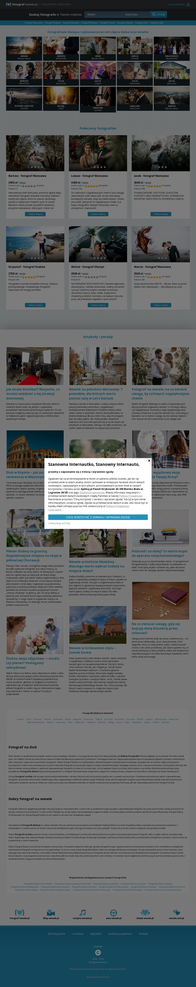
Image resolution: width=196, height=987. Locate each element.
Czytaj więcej (55, 509)
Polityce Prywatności (130, 496)
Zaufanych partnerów (92, 492)
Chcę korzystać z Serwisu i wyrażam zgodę (98, 517)
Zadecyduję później (59, 523)
